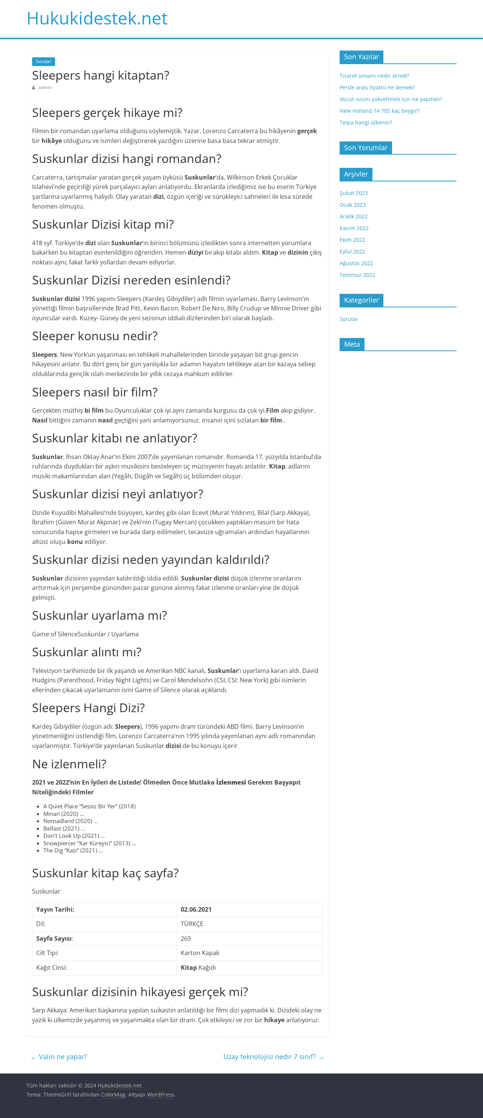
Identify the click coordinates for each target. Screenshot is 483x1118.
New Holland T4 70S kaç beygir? (380, 110)
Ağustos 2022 (356, 263)
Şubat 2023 (354, 193)
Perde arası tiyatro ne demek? (377, 87)
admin (45, 87)
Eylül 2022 (352, 251)
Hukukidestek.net (97, 17)
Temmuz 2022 (357, 274)
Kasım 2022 (354, 228)
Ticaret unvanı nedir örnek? (374, 75)
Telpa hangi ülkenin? (366, 122)
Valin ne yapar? (58, 1056)
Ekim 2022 (352, 239)
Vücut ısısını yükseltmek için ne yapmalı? (391, 99)
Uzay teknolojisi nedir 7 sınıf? (274, 1056)
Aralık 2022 (354, 216)
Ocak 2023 (353, 204)
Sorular (43, 61)
